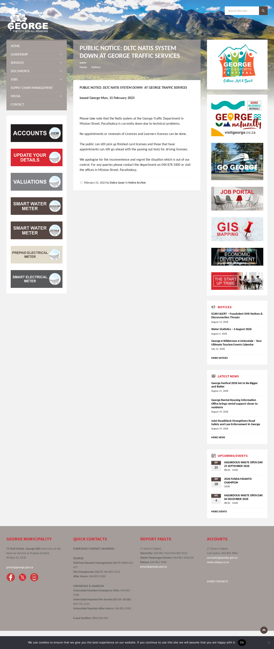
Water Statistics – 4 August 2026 (231, 329)
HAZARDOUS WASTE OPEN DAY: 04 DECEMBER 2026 (243, 497)
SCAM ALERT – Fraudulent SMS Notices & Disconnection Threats (237, 315)
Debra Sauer (117, 182)
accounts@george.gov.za (222, 557)
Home (83, 67)
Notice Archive (137, 182)
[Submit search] (263, 10)
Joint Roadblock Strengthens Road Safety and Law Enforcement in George (235, 422)
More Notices (219, 358)
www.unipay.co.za (218, 562)
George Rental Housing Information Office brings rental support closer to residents (234, 404)
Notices (95, 67)
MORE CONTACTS (217, 581)
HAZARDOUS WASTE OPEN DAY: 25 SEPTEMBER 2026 (243, 464)
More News (218, 437)
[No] (269, 642)
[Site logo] (27, 31)
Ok (242, 642)
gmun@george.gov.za (19, 567)
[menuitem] (37, 46)
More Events (219, 511)
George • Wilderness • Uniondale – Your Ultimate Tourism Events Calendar (236, 342)
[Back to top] (264, 630)
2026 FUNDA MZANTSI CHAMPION (238, 480)
